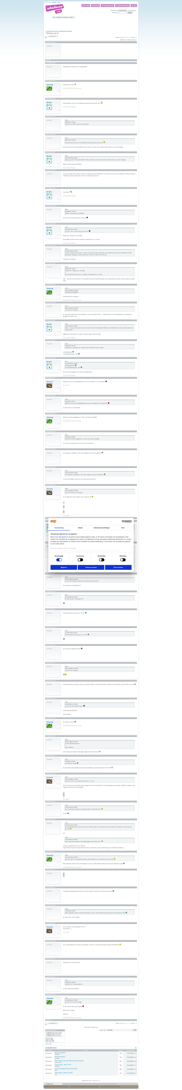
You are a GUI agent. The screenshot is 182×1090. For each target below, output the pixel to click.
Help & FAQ (111, 1086)
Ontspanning (62, 31)
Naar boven (134, 1083)
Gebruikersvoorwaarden (93, 1086)
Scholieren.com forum (52, 31)
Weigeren (64, 567)
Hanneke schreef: (70, 401)
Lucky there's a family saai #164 (64, 1072)
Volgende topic (94, 1027)
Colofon (104, 1086)
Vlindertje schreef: (70, 437)
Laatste (133, 37)
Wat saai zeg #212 (60, 1056)
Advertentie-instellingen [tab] (102, 528)
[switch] (80, 559)
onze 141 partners (61, 537)
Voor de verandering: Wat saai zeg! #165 (66, 1068)
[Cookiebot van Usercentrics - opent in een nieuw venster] (123, 521)
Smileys (47, 1039)
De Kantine (69, 31)
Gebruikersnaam (114, 10)
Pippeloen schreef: (71, 982)
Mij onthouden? (132, 10)
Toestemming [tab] (59, 528)
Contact (118, 1086)
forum (59, 2)
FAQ (54, 17)
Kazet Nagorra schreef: (72, 290)
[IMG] (47, 1040)
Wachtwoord (115, 12)
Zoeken (71, 17)
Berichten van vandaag (62, 17)
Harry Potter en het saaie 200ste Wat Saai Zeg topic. (69, 1060)
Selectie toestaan (91, 567)
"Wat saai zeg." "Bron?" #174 (63, 1064)
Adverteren (74, 1086)
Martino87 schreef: (71, 122)
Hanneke (49, 382)
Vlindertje (49, 85)
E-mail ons (119, 1083)
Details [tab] (80, 528)
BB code (47, 1038)
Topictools (122, 39)
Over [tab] (123, 528)
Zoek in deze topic (131, 39)
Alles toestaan (118, 567)
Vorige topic (87, 1027)
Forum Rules (49, 1044)
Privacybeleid (82, 1086)
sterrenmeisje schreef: (72, 158)
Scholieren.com (127, 1083)
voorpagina (53, 2)
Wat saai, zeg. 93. (53, 33)
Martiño (49, 102)
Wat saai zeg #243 (60, 1052)
